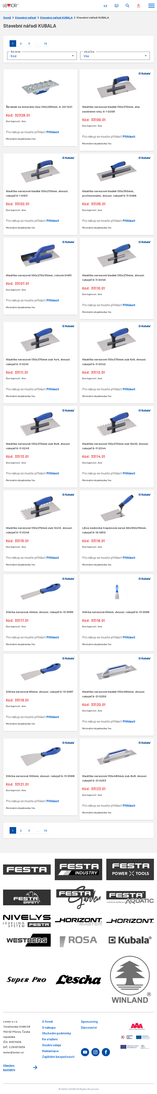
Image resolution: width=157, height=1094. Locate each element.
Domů (7, 17)
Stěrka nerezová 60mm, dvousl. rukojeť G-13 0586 (115, 612)
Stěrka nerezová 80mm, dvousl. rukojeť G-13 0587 (39, 691)
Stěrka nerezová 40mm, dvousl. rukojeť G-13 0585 (39, 612)
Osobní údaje (51, 1045)
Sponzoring (89, 1021)
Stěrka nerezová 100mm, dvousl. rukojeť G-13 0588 (40, 776)
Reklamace (50, 1051)
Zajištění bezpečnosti (58, 1056)
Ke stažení (50, 1039)
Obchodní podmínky (56, 1033)
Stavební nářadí (25, 17)
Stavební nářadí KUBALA (56, 17)
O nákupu (49, 1027)
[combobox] (42, 56)
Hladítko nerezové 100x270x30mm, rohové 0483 (39, 275)
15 (45, 43)
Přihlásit (52, 132)
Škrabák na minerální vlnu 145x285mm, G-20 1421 (39, 106)
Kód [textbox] (13, 56)
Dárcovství (89, 1027)
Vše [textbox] (86, 56)
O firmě (47, 1021)
